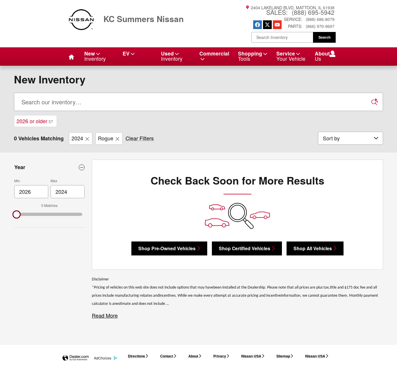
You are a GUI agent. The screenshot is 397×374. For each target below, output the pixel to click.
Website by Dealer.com (75, 358)
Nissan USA (251, 356)
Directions (136, 356)
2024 (77, 138)
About (193, 356)
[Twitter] (267, 24)
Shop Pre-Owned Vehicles (167, 248)
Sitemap (283, 356)
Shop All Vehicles (313, 248)
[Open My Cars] (331, 54)
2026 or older (35, 121)
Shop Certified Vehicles (244, 248)
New (95, 56)
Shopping (250, 56)
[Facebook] (257, 24)
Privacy (219, 356)
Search (324, 37)
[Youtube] (277, 24)
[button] (105, 315)
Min (17, 180)
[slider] (16, 214)
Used (172, 56)
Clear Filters (140, 138)
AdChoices (102, 357)
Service (290, 56)
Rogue (105, 138)
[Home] (81, 16)
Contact (166, 356)
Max (54, 180)
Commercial (214, 53)
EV (126, 53)
